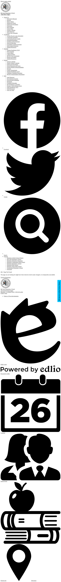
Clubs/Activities (11, 54)
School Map (10, 29)
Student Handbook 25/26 (13, 50)
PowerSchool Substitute (13, 80)
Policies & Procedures (12, 24)
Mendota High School (12, 265)
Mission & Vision (11, 23)
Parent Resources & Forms (13, 66)
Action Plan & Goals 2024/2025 (15, 36)
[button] (6, 17)
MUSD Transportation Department (15, 74)
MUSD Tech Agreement (13, 56)
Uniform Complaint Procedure (14, 73)
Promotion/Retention (12, 40)
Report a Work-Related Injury (14, 86)
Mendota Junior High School (14, 266)
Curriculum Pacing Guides (13, 38)
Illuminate (9, 81)
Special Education (11, 43)
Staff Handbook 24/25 (12, 87)
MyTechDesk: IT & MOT (13, 84)
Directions (9, 26)
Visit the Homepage (6, 277)
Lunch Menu (10, 53)
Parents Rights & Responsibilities (15, 67)
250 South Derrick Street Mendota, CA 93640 (7, 291)
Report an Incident (11, 57)
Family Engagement (12, 70)
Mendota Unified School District (15, 258)
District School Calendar (13, 63)
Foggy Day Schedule (12, 33)
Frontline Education (12, 83)
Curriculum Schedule (12, 37)
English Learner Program (13, 41)
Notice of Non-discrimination (11, 296)
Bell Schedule (10, 27)
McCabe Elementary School (14, 259)
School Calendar (11, 30)
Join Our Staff (10, 90)
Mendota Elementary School (14, 263)
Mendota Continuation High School (16, 262)
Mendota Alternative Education (15, 260)
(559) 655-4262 (19, 292)
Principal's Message (12, 19)
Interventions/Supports (12, 46)
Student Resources (11, 47)
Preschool (9, 269)
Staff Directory (10, 31)
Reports (9, 20)
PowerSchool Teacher (12, 78)
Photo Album (10, 21)
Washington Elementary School (15, 268)
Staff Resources (11, 88)
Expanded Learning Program (14, 44)
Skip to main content (6, 1)
